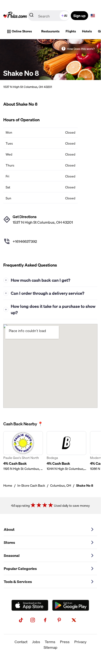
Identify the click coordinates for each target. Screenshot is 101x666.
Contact (21, 642)
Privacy (80, 642)
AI (65, 15)
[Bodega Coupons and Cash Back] (66, 451)
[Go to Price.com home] (15, 15)
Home (7, 485)
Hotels (87, 31)
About (9, 529)
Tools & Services (18, 582)
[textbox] (93, 15)
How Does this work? (81, 48)
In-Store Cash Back (31, 485)
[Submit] (31, 16)
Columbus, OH (60, 485)
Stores (9, 542)
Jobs (36, 642)
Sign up (79, 15)
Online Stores (22, 31)
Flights (71, 31)
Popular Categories (20, 568)
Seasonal (11, 555)
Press (65, 642)
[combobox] (49, 15)
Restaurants (50, 31)
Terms (50, 642)
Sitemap (50, 647)
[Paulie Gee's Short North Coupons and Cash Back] (23, 451)
